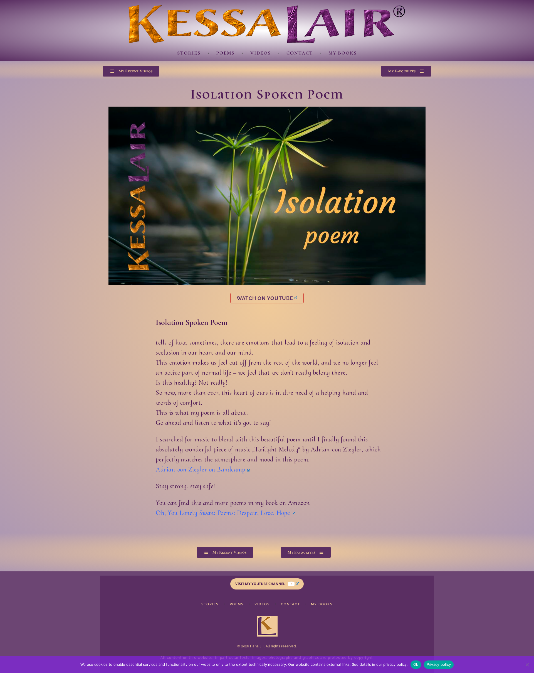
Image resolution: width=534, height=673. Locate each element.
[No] (527, 664)
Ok (415, 664)
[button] (131, 71)
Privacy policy (439, 664)
